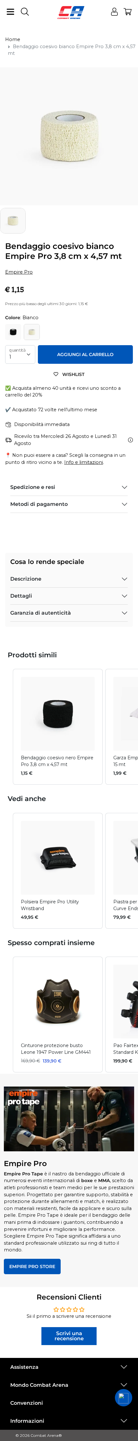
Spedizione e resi (32, 487)
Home (12, 39)
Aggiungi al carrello (85, 354)
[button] (6, 727)
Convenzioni (26, 1403)
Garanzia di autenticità (40, 613)
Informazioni (27, 1421)
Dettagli (21, 596)
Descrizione (25, 579)
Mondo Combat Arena (39, 1385)
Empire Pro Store (32, 1266)
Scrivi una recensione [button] (69, 1336)
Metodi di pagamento (39, 504)
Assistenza (24, 1367)
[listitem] (58, 727)
